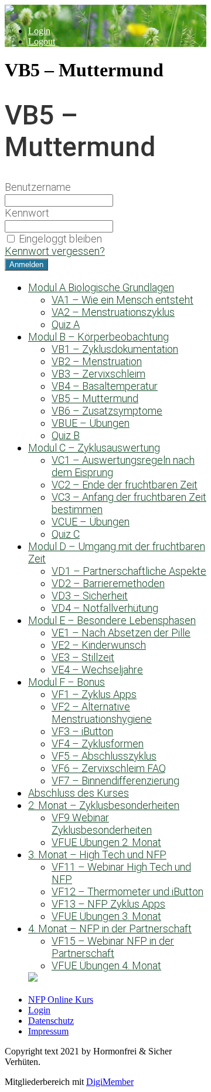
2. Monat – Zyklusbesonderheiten (103, 805)
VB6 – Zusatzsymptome (107, 411)
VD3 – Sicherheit (90, 595)
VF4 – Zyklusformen (98, 743)
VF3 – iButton (82, 731)
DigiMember (110, 1082)
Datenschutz (51, 1021)
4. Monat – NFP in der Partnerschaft (110, 928)
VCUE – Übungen (91, 521)
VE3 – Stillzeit (83, 657)
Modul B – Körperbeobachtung (98, 337)
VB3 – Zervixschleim (98, 374)
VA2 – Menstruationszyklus (113, 312)
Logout (41, 41)
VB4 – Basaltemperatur (105, 386)
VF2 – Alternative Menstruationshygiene (102, 712)
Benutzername (38, 187)
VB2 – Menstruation (97, 361)
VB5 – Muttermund (95, 398)
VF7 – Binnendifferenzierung (115, 780)
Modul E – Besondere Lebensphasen (112, 620)
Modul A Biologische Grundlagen (101, 287)
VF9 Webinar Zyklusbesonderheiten (102, 823)
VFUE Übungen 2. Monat (106, 842)
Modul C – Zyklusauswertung (94, 447)
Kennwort (27, 213)
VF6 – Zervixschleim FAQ (109, 768)
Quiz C (66, 534)
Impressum (48, 1031)
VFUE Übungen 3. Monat (106, 916)
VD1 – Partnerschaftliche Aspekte (129, 571)
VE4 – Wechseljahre (97, 669)
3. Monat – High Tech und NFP (97, 854)
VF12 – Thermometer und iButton (127, 891)
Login (39, 31)
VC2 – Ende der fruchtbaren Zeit (125, 484)
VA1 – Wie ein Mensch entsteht (122, 300)
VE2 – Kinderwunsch (99, 645)
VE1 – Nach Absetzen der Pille (121, 632)
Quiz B (66, 435)
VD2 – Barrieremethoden (108, 583)
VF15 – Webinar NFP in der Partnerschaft (113, 947)
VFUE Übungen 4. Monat (106, 965)
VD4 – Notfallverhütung (105, 608)
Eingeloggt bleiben (60, 238)
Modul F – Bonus (66, 682)
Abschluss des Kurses (78, 793)
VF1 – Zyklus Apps (94, 694)
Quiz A (66, 324)
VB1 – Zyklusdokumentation (115, 349)
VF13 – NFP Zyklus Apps (108, 904)
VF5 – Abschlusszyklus (104, 756)
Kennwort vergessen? (55, 251)
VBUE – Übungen (91, 423)
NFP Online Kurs (60, 1000)
